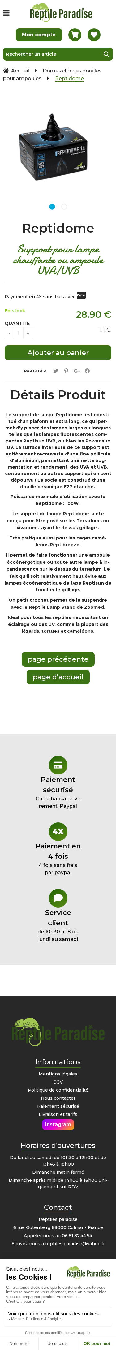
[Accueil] (61, 12)
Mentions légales (58, 1074)
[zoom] (103, 101)
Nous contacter (58, 1098)
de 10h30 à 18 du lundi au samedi (58, 925)
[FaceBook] (87, 371)
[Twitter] (55, 371)
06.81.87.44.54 (77, 1235)
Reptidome (58, 228)
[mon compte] (39, 34)
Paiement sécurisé (58, 1106)
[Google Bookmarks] (76, 371)
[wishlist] (94, 34)
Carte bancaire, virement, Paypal (58, 792)
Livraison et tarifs (58, 1114)
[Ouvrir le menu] (6, 12)
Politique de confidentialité (58, 1090)
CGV (58, 1082)
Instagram (58, 1124)
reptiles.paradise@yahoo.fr (75, 1243)
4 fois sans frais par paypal (58, 859)
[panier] (75, 34)
